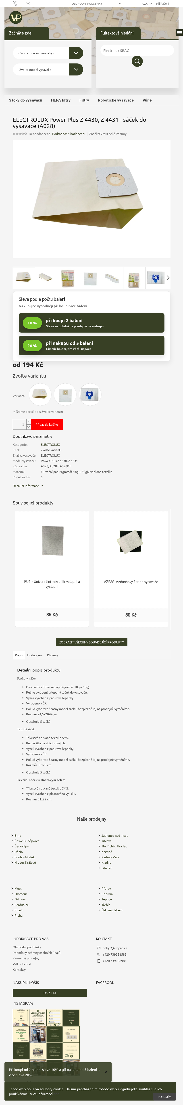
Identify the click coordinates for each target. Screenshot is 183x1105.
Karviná (107, 852)
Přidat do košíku (46, 424)
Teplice (107, 899)
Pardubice (22, 905)
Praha (19, 915)
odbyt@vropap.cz (115, 948)
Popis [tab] (19, 655)
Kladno (106, 862)
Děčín (19, 852)
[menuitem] (25, 100)
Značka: (108, 134)
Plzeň (19, 910)
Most (18, 888)
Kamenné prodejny (26, 958)
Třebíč (106, 905)
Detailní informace (26, 486)
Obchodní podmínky (87, 3)
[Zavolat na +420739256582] (19, 3)
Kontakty (19, 969)
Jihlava (106, 841)
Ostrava (20, 899)
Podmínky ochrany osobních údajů (36, 952)
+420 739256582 (115, 954)
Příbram (107, 894)
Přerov (106, 888)
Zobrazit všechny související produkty (91, 642)
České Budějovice (27, 841)
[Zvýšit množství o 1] (28, 421)
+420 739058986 (115, 961)
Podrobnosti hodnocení (68, 134)
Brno (18, 835)
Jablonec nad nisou (115, 835)
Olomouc (21, 894)
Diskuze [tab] (52, 655)
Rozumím (164, 1097)
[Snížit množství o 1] (28, 426)
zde (56, 1093)
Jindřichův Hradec (114, 846)
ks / (50, 993)
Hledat (137, 61)
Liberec (107, 868)
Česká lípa (22, 846)
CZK (145, 3)
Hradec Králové (25, 862)
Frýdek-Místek (25, 857)
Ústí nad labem (112, 910)
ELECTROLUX (50, 444)
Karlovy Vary (110, 857)
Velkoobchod (22, 964)
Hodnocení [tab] (35, 655)
